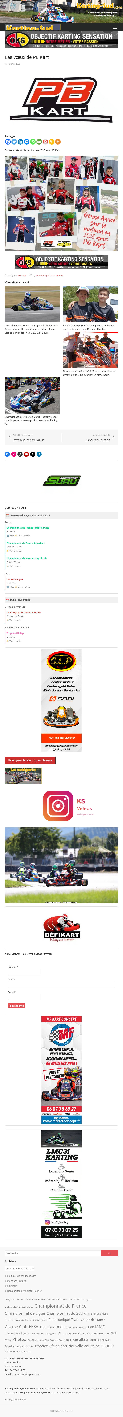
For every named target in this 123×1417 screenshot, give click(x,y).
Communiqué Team (45, 275)
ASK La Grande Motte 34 (37, 1299)
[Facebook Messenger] (26, 142)
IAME (100, 1326)
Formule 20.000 (51, 1327)
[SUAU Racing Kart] (61, 481)
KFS (59, 1333)
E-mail (12, 992)
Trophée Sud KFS (25, 1346)
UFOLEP (107, 1346)
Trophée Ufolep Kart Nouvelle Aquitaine (67, 1346)
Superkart (10, 1346)
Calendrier (75, 1299)
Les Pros (22, 275)
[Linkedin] (20, 142)
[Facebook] (8, 142)
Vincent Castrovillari (22, 1351)
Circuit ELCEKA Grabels (14, 1320)
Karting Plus (50, 1333)
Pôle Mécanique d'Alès (38, 1340)
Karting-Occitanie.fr (15, 1399)
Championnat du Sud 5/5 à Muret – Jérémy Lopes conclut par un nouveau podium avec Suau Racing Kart (31, 420)
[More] (58, 142)
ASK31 (20, 1299)
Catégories (87, 1300)
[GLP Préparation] (61, 700)
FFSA (34, 1326)
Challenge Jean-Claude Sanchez (19, 1306)
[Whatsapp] (33, 142)
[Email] (39, 142)
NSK (107, 1333)
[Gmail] (45, 142)
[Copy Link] (51, 142)
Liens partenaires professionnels (24, 1290)
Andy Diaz (10, 1299)
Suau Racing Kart (100, 1340)
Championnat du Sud (64, 1313)
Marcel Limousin (81, 1333)
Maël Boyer (98, 1333)
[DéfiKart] (61, 928)
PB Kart (59, 275)
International (13, 1333)
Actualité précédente (28, 437)
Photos (19, 1339)
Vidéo (8, 1351)
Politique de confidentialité (21, 1275)
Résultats (80, 1339)
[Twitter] (14, 142)
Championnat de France (60, 1306)
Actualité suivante (98, 437)
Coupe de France (93, 1320)
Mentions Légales (16, 1280)
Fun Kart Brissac (70, 1327)
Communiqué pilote (36, 1320)
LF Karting (67, 1333)
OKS (113, 1333)
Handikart (82, 1327)
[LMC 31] (61, 1184)
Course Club (16, 1326)
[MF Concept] (61, 1070)
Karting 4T (37, 1333)
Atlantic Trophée (59, 1299)
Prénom (13, 966)
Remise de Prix (56, 1340)
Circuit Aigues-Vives (96, 1314)
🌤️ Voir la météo (22, 535)
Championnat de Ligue (25, 1313)
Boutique (12, 1285)
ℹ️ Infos (10, 535)
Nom (11, 979)
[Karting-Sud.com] (61, 11)
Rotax (67, 1340)
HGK (91, 1327)
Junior (27, 1333)
